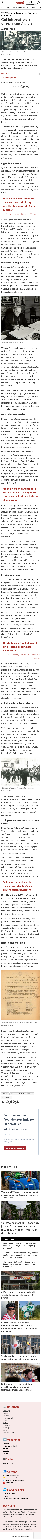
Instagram (6, 1446)
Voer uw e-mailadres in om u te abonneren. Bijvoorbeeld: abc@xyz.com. (20, 1140)
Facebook (6, 1444)
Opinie (5, 1421)
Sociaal (5, 1413)
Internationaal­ (8, 1418)
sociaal (30, 1094)
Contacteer (9, 1483)
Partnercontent (8, 1433)
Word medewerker (31, 4)
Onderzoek (7, 1425)
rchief (5, 1496)
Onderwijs (31, 7)
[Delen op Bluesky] (27, 86)
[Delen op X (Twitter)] (17, 86)
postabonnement (18, 1480)
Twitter (5, 1448)
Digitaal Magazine (18, 7)
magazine (9, 1494)
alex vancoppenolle (18, 1094)
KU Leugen (7, 1428)
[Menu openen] (2, 2)
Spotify (5, 1453)
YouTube (6, 1451)
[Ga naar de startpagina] (20, 2)
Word (7, 1476)
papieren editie (24, 1499)
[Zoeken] (38, 2)
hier (11, 1527)
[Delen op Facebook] (13, 86)
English (5, 1430)
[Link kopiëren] (23, 86)
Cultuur (5, 1423)
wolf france (6, 1097)
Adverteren (9, 1478)
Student (6, 1416)
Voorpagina (5, 7)
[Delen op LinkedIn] (20, 86)
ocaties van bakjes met (11, 1499)
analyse (5, 1094)
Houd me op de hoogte (15, 1148)
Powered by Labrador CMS (20, 1536)
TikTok (15, 1446)
